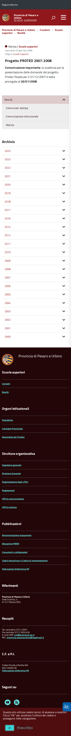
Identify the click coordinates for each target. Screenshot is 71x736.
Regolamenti (8, 490)
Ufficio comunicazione (13, 498)
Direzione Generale (11, 473)
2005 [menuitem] (8, 294)
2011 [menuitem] (8, 244)
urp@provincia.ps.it (24, 635)
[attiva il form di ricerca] (53, 17)
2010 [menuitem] (8, 252)
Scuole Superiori (21, 54)
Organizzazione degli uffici (15, 482)
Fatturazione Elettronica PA (15, 569)
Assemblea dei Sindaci (13, 437)
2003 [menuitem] (8, 311)
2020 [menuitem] (8, 185)
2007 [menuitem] (8, 277)
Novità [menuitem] (8, 100)
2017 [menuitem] (8, 210)
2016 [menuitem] (8, 218)
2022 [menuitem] (8, 168)
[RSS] (16, 702)
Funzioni (45, 30)
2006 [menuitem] (8, 286)
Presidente (7, 420)
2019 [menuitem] (8, 193)
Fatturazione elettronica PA (15, 670)
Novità (21, 33)
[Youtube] (8, 702)
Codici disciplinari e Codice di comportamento (25, 560)
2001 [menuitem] (8, 328)
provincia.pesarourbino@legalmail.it (25, 637)
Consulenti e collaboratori (15, 552)
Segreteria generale (11, 465)
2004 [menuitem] (8, 303)
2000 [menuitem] (8, 337)
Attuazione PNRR (10, 543)
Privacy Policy (25, 728)
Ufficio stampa (9, 507)
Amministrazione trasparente (16, 535)
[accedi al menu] (63, 17)
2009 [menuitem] (8, 261)
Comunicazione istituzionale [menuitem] (22, 116)
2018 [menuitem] (8, 201)
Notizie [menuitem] (10, 125)
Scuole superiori (28, 46)
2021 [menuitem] (8, 176)
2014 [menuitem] (8, 227)
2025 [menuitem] (8, 151)
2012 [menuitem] (8, 235)
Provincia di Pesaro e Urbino (26, 16)
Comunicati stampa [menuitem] (17, 108)
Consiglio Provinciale (12, 428)
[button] (63, 99)
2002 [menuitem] (8, 320)
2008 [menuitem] (8, 269)
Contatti (6, 383)
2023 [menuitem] (8, 159)
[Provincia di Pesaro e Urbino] (5, 17)
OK (9, 728)
